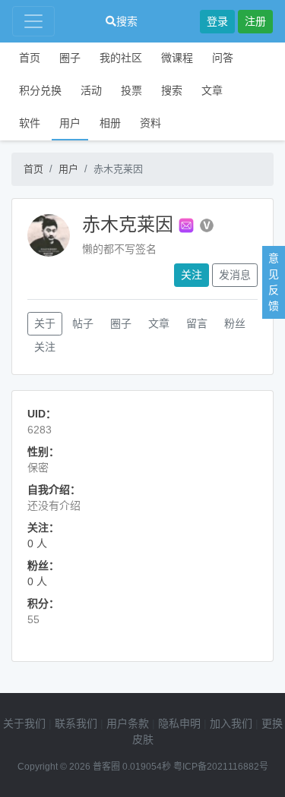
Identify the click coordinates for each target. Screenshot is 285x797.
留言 (196, 323)
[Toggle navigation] (33, 21)
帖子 (82, 323)
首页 (29, 58)
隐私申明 (179, 723)
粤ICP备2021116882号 (220, 766)
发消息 (235, 275)
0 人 (37, 543)
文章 (212, 90)
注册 (255, 21)
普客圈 (106, 766)
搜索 (127, 21)
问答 (222, 58)
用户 (70, 123)
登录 (217, 21)
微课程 (177, 58)
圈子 (70, 58)
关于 (44, 323)
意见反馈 (273, 282)
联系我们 (76, 723)
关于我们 (24, 723)
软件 (29, 123)
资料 (150, 123)
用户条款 (127, 723)
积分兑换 (40, 90)
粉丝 (234, 323)
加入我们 (231, 723)
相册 (110, 123)
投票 (131, 90)
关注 (191, 275)
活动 (91, 90)
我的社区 (121, 58)
